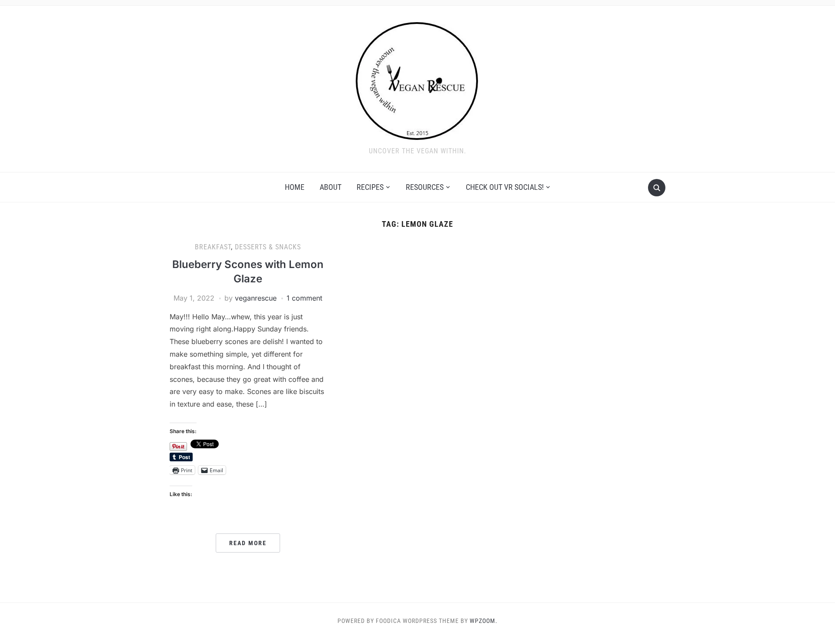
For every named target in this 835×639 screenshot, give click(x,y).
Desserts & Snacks (268, 247)
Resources (425, 187)
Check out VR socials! (505, 187)
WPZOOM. (484, 620)
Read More (248, 543)
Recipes (370, 187)
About (330, 187)
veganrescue (256, 298)
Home (294, 187)
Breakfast (213, 247)
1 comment (304, 298)
